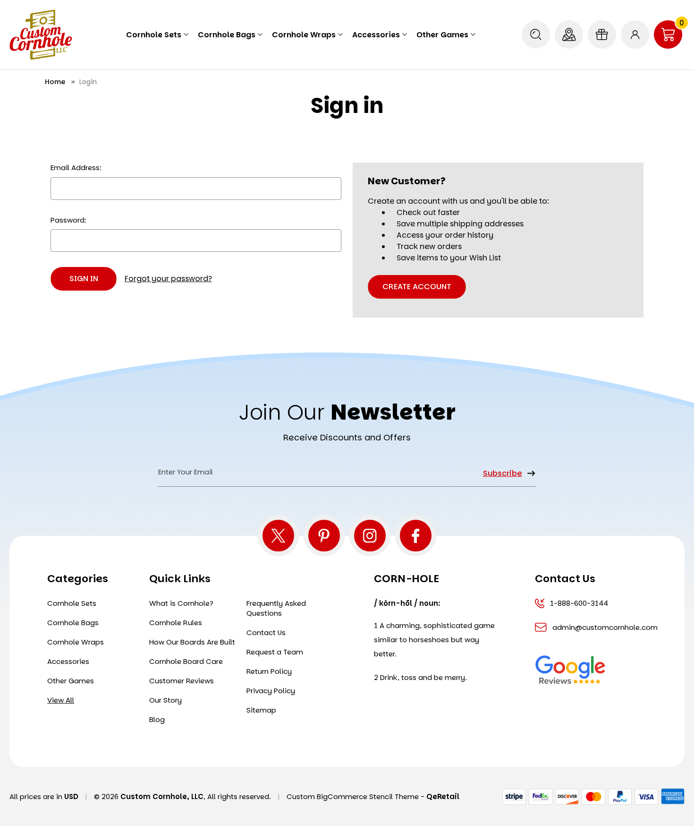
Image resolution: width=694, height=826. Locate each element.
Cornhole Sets (153, 34)
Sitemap (261, 710)
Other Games (442, 34)
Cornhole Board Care (186, 661)
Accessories (376, 34)
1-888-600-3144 (579, 603)
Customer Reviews (181, 681)
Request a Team (274, 652)
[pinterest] (324, 535)
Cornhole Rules (175, 623)
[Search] (536, 34)
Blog (157, 719)
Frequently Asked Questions (276, 608)
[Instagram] (369, 535)
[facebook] (415, 535)
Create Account (416, 286)
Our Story (165, 700)
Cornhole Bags (226, 34)
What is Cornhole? (181, 603)
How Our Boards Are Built (192, 642)
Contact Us (266, 632)
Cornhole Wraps (304, 34)
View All (60, 700)
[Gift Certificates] (602, 34)
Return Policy (269, 671)
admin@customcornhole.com (596, 627)
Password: (68, 220)
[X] (278, 535)
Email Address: (76, 167)
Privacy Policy (270, 691)
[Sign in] (635, 34)
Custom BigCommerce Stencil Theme (353, 796)
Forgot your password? (168, 278)
